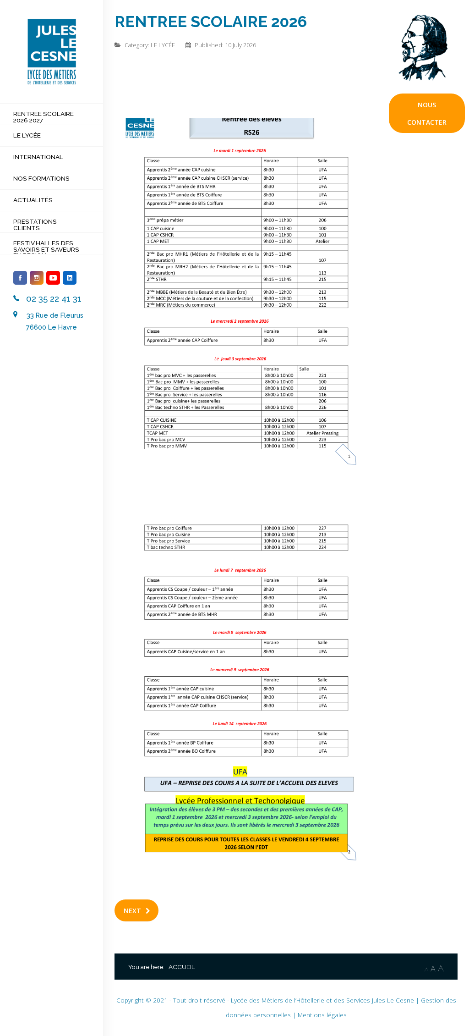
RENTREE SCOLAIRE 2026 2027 (43, 117)
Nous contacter (427, 113)
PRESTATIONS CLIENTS (35, 224)
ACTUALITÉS (33, 200)
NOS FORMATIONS (41, 178)
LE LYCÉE (27, 135)
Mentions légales (322, 1014)
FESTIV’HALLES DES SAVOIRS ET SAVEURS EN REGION (46, 249)
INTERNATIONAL (38, 156)
